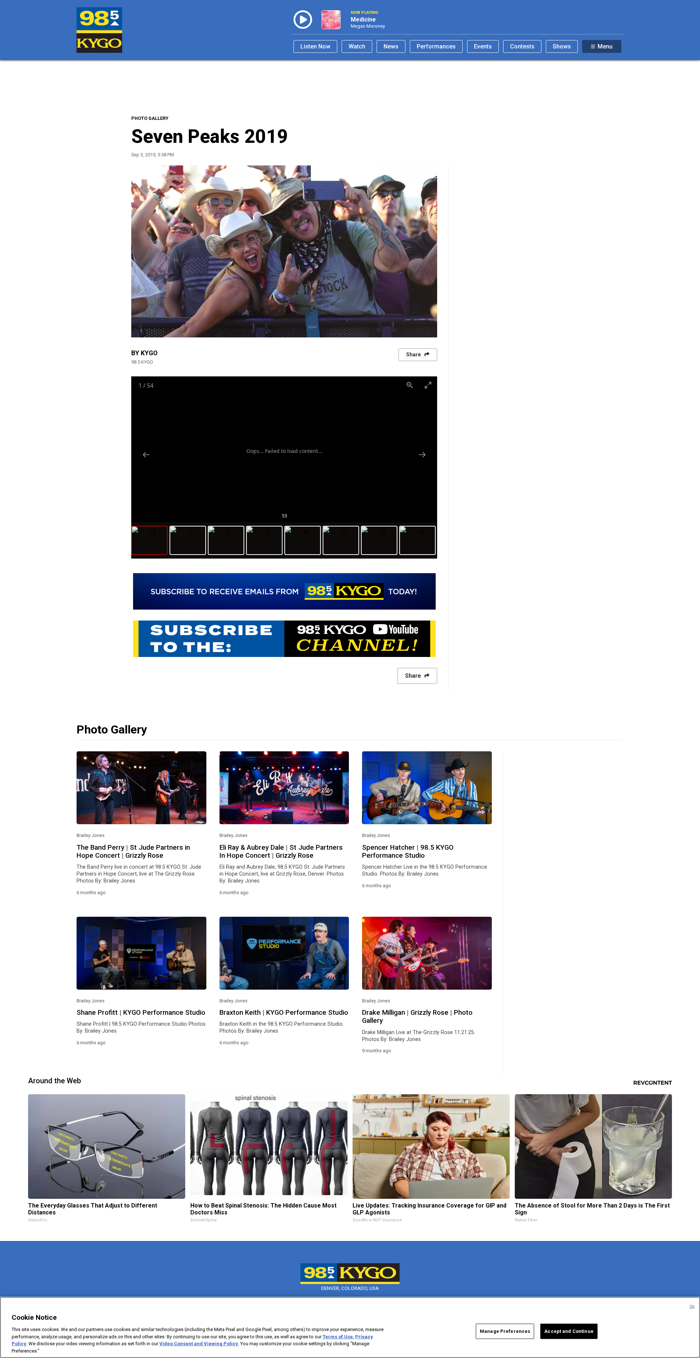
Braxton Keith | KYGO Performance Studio (283, 1013)
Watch (357, 46)
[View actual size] (410, 385)
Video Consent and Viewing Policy (198, 1343)
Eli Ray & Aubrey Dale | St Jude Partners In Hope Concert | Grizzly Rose (281, 852)
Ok (692, 1306)
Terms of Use (338, 1336)
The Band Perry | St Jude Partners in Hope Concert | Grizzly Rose (133, 852)
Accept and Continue (568, 1331)
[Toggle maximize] (428, 385)
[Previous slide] (146, 454)
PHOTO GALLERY (149, 118)
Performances (436, 46)
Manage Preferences (505, 1331)
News (391, 46)
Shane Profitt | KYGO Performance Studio (141, 1013)
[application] (284, 251)
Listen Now (315, 46)
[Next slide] (422, 454)
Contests (522, 46)
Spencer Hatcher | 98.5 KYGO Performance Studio (408, 852)
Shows (562, 46)
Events (483, 46)
